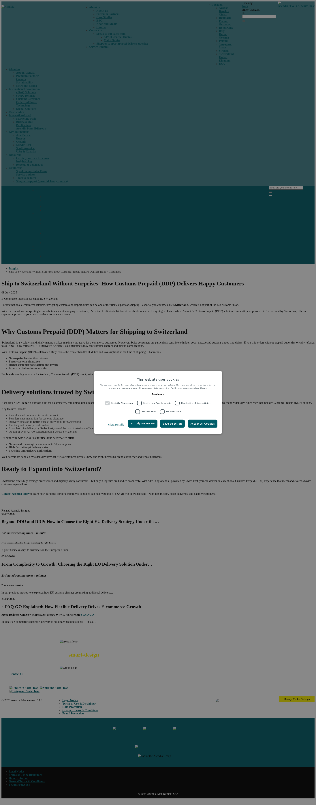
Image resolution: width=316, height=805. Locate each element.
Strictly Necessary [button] (143, 423)
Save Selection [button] (172, 423)
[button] (113, 424)
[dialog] (158, 402)
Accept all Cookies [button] (203, 423)
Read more (158, 394)
